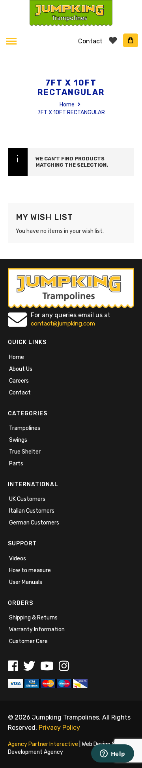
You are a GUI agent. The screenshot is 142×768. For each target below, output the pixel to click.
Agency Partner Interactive (43, 744)
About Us (20, 369)
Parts (16, 463)
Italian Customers (31, 511)
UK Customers (27, 499)
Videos (17, 558)
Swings (18, 440)
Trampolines (24, 428)
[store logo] (71, 13)
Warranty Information (37, 629)
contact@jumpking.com (63, 323)
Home (68, 104)
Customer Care (28, 641)
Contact (20, 392)
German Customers (34, 522)
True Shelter (25, 451)
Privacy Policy (59, 727)
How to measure (30, 570)
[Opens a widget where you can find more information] (112, 754)
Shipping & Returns (33, 617)
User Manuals (25, 582)
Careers (19, 380)
